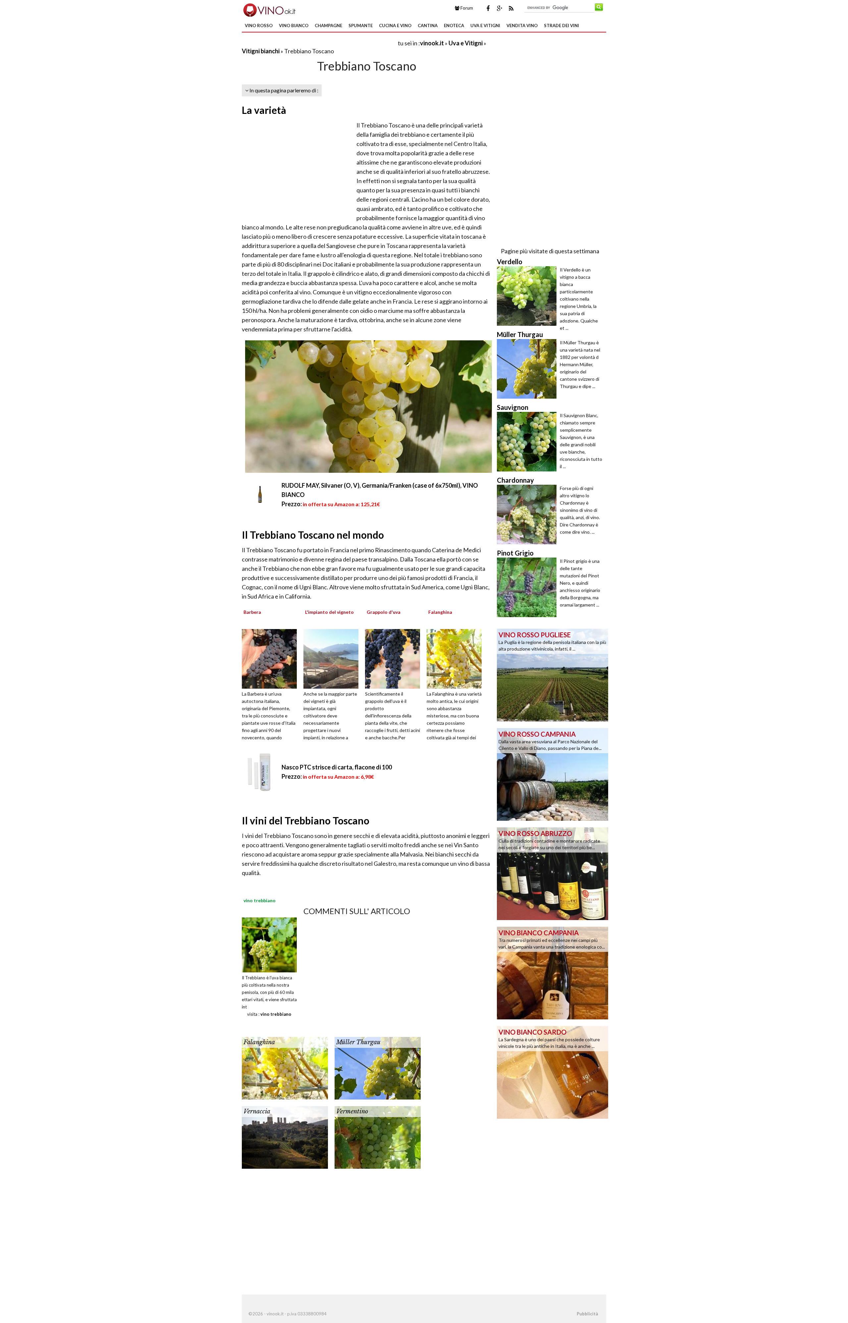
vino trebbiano (275, 1014)
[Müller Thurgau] (378, 1067)
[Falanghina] (456, 658)
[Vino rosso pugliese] (552, 674)
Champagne (328, 25)
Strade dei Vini (561, 25)
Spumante (360, 25)
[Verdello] (528, 296)
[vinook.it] (269, 9)
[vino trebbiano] (269, 944)
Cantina (428, 25)
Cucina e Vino (395, 25)
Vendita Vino (522, 25)
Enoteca (454, 25)
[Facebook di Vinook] (488, 8)
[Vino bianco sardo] (552, 1071)
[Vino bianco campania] (552, 972)
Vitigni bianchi (261, 51)
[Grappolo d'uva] (395, 658)
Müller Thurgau (358, 1042)
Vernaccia (256, 1111)
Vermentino (352, 1111)
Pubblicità (587, 1313)
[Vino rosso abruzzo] (552, 873)
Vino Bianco (293, 25)
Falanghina (259, 1042)
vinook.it (432, 43)
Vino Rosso (259, 25)
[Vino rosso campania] (552, 773)
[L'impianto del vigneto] (333, 658)
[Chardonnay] (528, 514)
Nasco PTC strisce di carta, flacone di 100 (337, 767)
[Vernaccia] (285, 1136)
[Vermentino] (378, 1136)
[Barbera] (271, 658)
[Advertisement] (319, 42)
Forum (466, 8)
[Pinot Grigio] (528, 587)
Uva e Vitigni (485, 25)
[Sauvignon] (528, 441)
